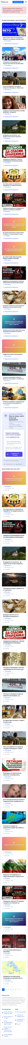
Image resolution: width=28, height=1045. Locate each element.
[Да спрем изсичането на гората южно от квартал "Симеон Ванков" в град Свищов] (14, 229)
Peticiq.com (4, 2)
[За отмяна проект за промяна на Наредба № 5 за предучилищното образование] (14, 180)
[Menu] (25, 2)
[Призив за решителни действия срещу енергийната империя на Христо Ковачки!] (14, 326)
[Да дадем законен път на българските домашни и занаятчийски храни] (14, 302)
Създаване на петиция (15, 454)
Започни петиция (18, 2)
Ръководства (6, 1009)
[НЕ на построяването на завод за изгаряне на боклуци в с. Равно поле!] (14, 82)
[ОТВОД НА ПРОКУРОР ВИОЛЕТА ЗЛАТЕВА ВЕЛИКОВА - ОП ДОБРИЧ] (14, 107)
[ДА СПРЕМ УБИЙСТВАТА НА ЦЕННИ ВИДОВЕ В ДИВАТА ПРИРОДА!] (14, 253)
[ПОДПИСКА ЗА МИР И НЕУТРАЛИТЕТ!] (14, 350)
